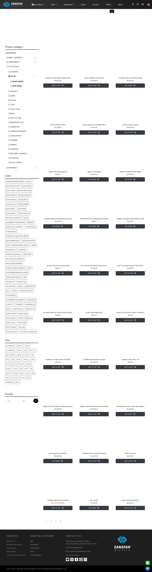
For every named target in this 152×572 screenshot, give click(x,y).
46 (7, 378)
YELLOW (22, 327)
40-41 (18, 359)
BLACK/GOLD (10, 204)
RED (25, 277)
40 (13, 359)
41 (7, 364)
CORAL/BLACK (11, 231)
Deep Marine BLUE (12, 240)
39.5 (7, 359)
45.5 (33, 373)
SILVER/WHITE (11, 295)
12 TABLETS (10, 350)
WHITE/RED (22, 322)
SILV (7, 291)
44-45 (8, 373)
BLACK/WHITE (11, 213)
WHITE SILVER (11, 313)
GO (36, 401)
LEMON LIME (27, 254)
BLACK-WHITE (11, 195)
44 (31, 368)
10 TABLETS (10, 346)
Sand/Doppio (30, 286)
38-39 (13, 355)
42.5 (15, 368)
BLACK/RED (22, 209)
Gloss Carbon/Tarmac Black (17, 245)
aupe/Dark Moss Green (15, 181)
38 (7, 355)
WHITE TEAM (23, 313)
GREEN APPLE (11, 250)
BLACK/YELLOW (24, 213)
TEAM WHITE (31, 300)
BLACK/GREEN (23, 204)
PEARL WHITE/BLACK (13, 277)
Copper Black (30, 227)
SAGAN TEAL (21, 281)
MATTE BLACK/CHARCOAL (15, 259)
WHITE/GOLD (10, 322)
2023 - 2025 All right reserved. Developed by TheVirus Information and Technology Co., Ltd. (37, 569)
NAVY (29, 268)
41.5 (12, 364)
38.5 (27, 355)
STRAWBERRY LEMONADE (15, 300)
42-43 (29, 364)
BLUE (26, 218)
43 (21, 368)
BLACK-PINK (10, 190)
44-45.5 (15, 373)
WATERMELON (30, 304)
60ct (17, 382)
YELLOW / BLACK (12, 332)
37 (35, 350)
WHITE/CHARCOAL (25, 318)
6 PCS (22, 378)
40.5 (33, 359)
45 (28, 373)
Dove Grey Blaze (28, 240)
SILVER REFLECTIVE (26, 291)
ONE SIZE (9, 382)
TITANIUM (19, 304)
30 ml (19, 350)
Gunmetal (22, 250)
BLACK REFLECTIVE (12, 186)
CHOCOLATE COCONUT (14, 227)
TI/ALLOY (9, 304)
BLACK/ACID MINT (25, 195)
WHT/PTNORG (11, 327)
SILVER (14, 291)
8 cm (28, 378)
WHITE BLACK (18, 309)
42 (17, 364)
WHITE (8, 309)
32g (25, 350)
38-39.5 (20, 355)
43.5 (26, 368)
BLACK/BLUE (23, 199)
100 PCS (20, 346)
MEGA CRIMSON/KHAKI (14, 263)
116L (27, 346)
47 (11, 378)
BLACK (29, 181)
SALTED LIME (10, 286)
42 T (22, 364)
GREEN (33, 245)
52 (16, 378)
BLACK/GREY (10, 209)
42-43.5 (8, 368)
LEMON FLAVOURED (13, 254)
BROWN (31, 222)
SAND (20, 286)
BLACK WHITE (27, 186)
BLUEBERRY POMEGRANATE (15, 222)
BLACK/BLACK (11, 199)
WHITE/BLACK (11, 318)
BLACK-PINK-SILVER (24, 190)
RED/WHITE (10, 281)
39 (32, 355)
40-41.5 (26, 359)
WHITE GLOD (30, 309)
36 (31, 350)
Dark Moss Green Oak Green (17, 236)
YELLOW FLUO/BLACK (28, 332)
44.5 (22, 373)
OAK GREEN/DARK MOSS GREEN (17, 272)
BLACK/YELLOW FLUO (13, 218)
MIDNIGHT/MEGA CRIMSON (15, 268)
